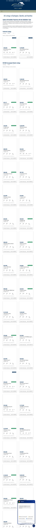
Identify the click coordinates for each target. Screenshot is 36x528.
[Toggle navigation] (2, 11)
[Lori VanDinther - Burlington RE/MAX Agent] (18, 4)
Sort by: (5, 33)
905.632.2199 (19, 0)
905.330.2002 (11, 0)
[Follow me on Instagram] (16, 8)
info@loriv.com (27, 0)
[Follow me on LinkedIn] (20, 8)
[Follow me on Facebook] (15, 8)
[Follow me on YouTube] (19, 8)
